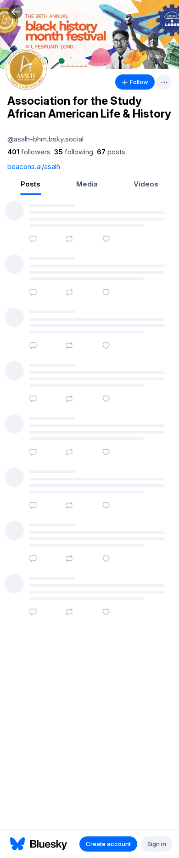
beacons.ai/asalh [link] (33, 166)
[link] (28, 152)
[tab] (30, 185)
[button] (15, 12)
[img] (89, 34)
